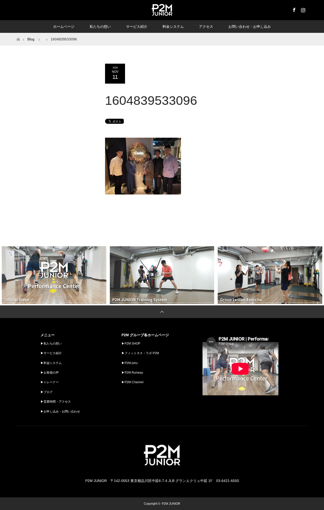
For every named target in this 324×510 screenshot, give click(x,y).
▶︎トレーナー (49, 382)
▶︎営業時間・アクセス (55, 401)
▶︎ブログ (46, 392)
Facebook (293, 9)
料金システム (173, 27)
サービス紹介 (136, 27)
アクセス (206, 27)
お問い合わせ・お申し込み (249, 27)
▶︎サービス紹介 (51, 353)
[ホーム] (18, 35)
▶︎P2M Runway (132, 372)
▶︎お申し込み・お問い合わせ (60, 411)
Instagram (302, 9)
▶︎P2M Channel (133, 382)
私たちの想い (100, 27)
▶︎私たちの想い (51, 343)
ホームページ (63, 27)
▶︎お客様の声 (49, 372)
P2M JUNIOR (171, 503)
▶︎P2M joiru (130, 363)
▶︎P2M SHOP (131, 343)
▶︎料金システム (51, 363)
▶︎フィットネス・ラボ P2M (140, 353)
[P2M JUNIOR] (162, 470)
